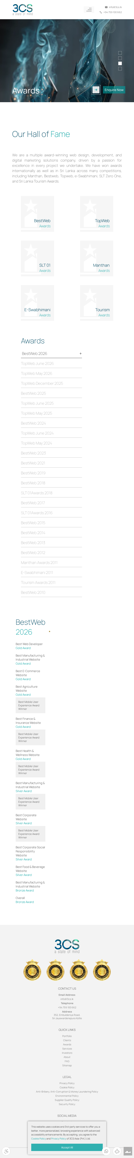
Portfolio (67, 1036)
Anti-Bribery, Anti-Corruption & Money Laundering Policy (67, 1091)
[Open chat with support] (117, 1151)
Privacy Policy (58, 1138)
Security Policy (67, 1104)
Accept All (67, 1147)
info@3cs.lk (67, 999)
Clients (67, 1040)
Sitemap (67, 1065)
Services (67, 1048)
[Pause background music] (128, 1151)
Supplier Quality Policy (67, 1100)
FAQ (67, 1061)
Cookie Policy (38, 1138)
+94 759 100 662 (67, 1007)
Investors (67, 1052)
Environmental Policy (67, 1095)
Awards (67, 1044)
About (67, 1057)
